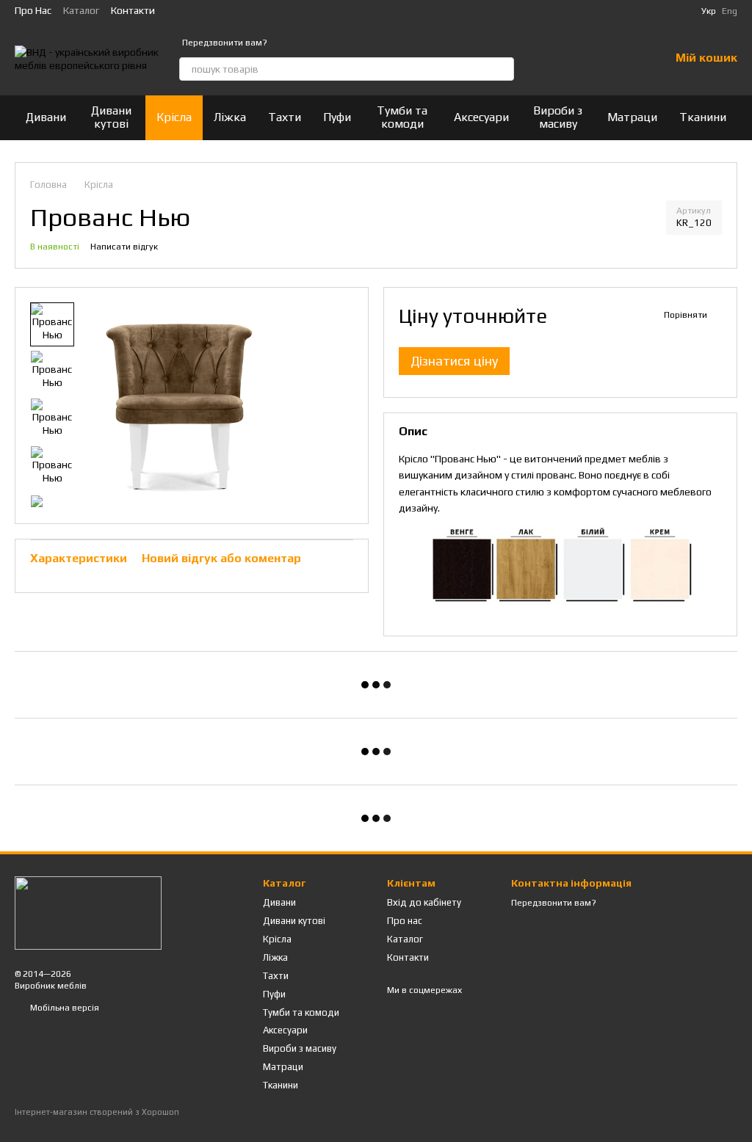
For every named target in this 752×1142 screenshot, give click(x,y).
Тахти (284, 117)
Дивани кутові (111, 117)
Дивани (46, 117)
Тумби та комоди (402, 117)
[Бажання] (620, 58)
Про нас (33, 10)
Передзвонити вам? (224, 42)
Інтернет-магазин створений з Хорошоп (97, 1112)
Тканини (702, 117)
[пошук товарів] (502, 69)
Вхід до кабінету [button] (424, 902)
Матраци (632, 117)
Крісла (174, 117)
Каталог (81, 10)
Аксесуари (481, 117)
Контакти (133, 10)
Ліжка (230, 117)
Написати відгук (124, 246)
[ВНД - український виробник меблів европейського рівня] (88, 912)
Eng (729, 11)
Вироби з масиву (557, 117)
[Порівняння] (581, 58)
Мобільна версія (63, 1008)
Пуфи (337, 117)
